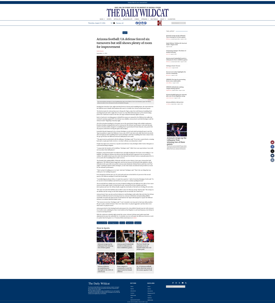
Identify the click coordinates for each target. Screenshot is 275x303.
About (162, 19)
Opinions (144, 19)
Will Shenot (168, 39)
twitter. (135, 218)
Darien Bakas (150, 99)
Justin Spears (100, 51)
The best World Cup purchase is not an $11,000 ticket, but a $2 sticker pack (144, 246)
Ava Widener (168, 104)
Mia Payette (168, 75)
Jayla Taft (168, 54)
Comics (136, 19)
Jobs (132, 297)
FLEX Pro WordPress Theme (136, 301)
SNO (144, 301)
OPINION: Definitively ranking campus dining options (175, 87)
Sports (109, 19)
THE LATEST (170, 31)
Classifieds (171, 19)
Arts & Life (117, 19)
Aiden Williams (169, 82)
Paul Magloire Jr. (113, 223)
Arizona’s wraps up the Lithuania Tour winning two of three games (175, 36)
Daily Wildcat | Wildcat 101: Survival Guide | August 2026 (176, 43)
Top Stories (129, 223)
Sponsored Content (135, 299)
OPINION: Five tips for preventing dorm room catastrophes (175, 80)
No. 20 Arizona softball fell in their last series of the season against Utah (144, 268)
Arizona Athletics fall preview (174, 102)
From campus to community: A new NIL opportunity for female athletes (124, 269)
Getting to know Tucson (173, 66)
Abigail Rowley (169, 90)
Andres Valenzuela (169, 97)
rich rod (122, 223)
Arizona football (102, 223)
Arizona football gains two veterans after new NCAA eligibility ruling (176, 95)
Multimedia (154, 19)
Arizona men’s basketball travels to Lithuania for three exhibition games (176, 59)
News (101, 19)
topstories (138, 223)
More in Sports (103, 228)
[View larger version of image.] (125, 77)
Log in (146, 301)
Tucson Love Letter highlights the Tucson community (176, 72)
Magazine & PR (127, 19)
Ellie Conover (168, 67)
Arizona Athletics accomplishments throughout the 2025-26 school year (105, 269)
